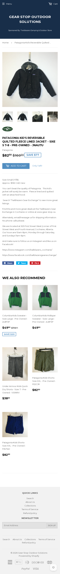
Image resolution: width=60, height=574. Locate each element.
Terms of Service (30, 509)
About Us (30, 502)
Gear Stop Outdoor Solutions (30, 19)
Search (30, 498)
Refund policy (30, 513)
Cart (55, 4)
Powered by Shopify (29, 556)
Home (5, 42)
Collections (30, 505)
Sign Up (52, 525)
